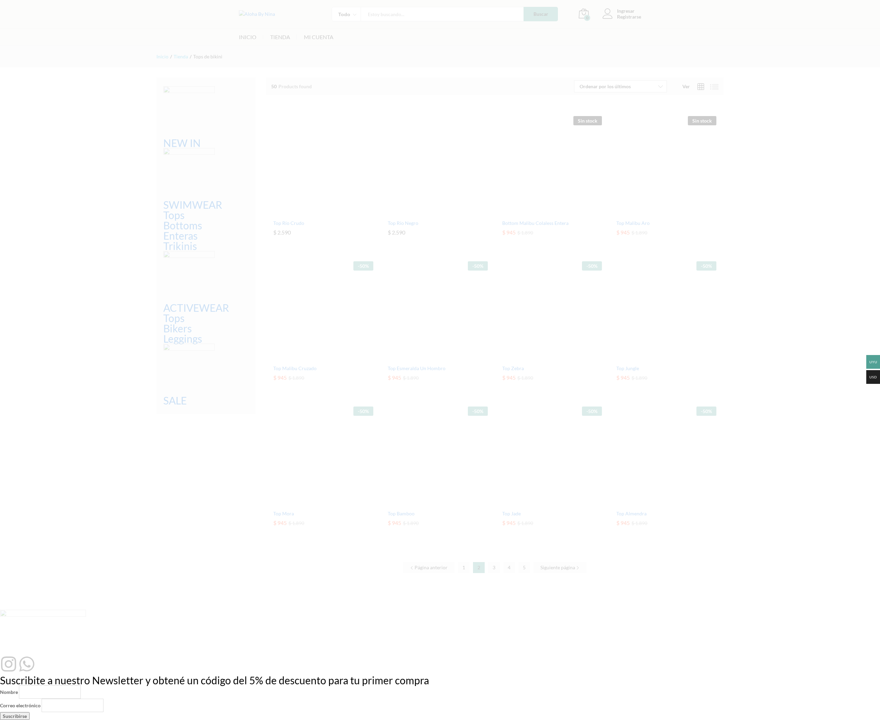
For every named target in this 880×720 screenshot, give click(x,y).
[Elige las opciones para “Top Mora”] (315, 502)
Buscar (541, 14)
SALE (175, 400)
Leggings (182, 338)
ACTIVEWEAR (196, 307)
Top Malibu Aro (633, 223)
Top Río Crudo (288, 223)
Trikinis (180, 246)
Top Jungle (627, 368)
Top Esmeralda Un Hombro (417, 368)
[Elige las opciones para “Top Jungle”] (658, 357)
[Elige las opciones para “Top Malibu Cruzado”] (315, 357)
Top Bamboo (401, 513)
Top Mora (283, 513)
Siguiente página (558, 567)
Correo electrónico (20, 705)
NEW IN (182, 143)
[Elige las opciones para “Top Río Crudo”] (315, 212)
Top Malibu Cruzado (295, 368)
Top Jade (511, 513)
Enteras (180, 235)
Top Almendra (631, 513)
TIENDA (280, 37)
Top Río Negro (403, 223)
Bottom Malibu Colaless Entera (535, 223)
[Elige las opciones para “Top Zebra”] (544, 357)
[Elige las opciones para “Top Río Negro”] (430, 212)
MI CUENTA (318, 37)
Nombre (9, 692)
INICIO (247, 37)
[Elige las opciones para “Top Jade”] (544, 502)
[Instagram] (8, 664)
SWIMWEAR (192, 204)
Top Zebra (513, 368)
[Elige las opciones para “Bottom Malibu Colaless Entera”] (544, 212)
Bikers (177, 328)
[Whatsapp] (26, 664)
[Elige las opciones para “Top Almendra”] (658, 502)
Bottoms (182, 225)
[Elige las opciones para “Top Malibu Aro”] (658, 212)
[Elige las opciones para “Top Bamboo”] (430, 502)
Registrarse (629, 17)
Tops (174, 215)
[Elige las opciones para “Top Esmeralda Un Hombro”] (430, 357)
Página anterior (431, 567)
